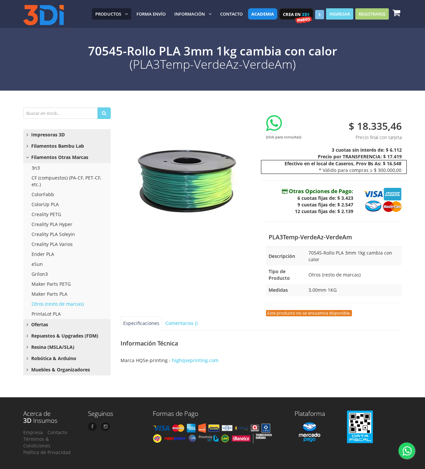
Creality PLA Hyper (52, 224)
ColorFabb (43, 194)
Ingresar (339, 14)
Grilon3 (40, 274)
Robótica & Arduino (53, 358)
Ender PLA (43, 254)
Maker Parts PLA (49, 294)
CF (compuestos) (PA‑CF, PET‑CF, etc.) (66, 181)
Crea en (296, 14)
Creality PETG (46, 214)
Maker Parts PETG (51, 284)
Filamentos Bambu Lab (57, 146)
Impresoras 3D (47, 134)
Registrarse (372, 14)
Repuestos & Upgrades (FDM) (64, 336)
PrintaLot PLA (46, 314)
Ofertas (39, 324)
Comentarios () (181, 323)
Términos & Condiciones (36, 442)
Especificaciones (141, 323)
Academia (262, 14)
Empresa (33, 432)
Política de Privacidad (47, 452)
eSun (37, 264)
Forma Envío (151, 14)
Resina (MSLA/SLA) (52, 347)
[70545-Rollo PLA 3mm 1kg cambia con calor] (188, 173)
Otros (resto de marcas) (58, 304)
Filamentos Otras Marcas (59, 157)
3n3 (36, 168)
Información (189, 14)
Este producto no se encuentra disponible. (309, 313)
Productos (108, 14)
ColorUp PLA (45, 204)
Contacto (231, 14)
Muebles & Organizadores (60, 369)
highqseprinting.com (195, 360)
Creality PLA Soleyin (53, 234)
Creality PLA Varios (52, 244)
